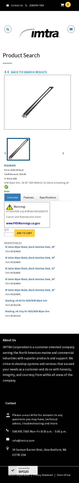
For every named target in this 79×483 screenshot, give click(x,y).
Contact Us (17, 5)
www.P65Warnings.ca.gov (23, 223)
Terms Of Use (64, 475)
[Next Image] (63, 153)
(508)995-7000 (36, 5)
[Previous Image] (5, 153)
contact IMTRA (29, 415)
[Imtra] (39, 33)
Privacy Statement (43, 475)
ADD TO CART (24, 233)
